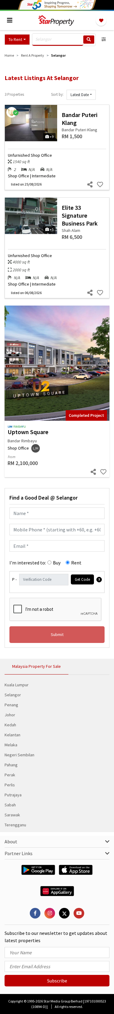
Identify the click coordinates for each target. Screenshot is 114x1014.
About (11, 841)
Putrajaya (13, 795)
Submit (57, 634)
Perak (10, 775)
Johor (10, 715)
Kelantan (12, 735)
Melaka (11, 745)
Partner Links (19, 853)
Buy (56, 563)
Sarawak (12, 815)
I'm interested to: (27, 563)
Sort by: (57, 94)
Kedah (10, 725)
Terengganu (15, 825)
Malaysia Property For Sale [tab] (36, 666)
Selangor (13, 695)
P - (14, 579)
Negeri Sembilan (19, 755)
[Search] (88, 39)
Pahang (11, 765)
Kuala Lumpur (17, 685)
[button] (17, 39)
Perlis (10, 785)
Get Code (82, 579)
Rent (76, 563)
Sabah (10, 805)
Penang (11, 705)
